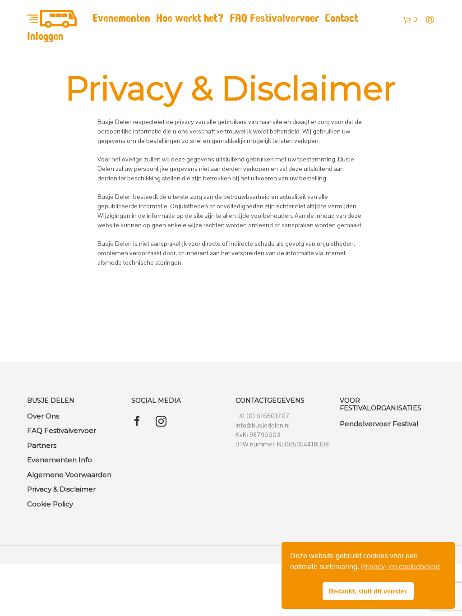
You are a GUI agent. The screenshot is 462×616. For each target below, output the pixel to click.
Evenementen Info (59, 459)
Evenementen (121, 19)
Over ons (43, 416)
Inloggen (45, 37)
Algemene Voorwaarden (69, 474)
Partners (41, 445)
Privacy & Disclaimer (61, 489)
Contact (341, 19)
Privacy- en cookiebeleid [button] (400, 566)
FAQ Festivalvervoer (274, 19)
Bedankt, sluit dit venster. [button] (368, 591)
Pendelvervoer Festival (379, 423)
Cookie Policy (50, 504)
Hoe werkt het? (190, 19)
